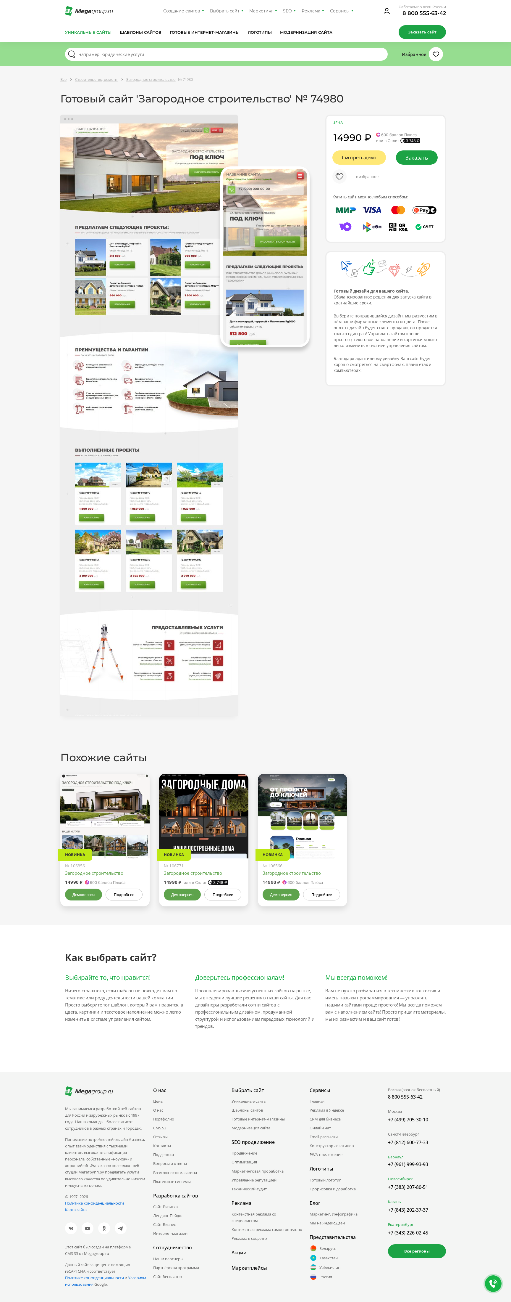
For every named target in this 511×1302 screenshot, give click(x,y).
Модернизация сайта (306, 32)
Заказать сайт (422, 32)
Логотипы (260, 32)
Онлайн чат (320, 1128)
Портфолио (163, 1119)
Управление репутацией (254, 1180)
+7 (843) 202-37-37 (408, 1210)
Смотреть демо (359, 157)
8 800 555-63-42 (424, 13)
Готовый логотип (326, 1180)
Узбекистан (329, 1267)
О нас (158, 1110)
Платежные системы (172, 1181)
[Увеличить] (138, 833)
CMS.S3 (159, 1128)
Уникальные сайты (88, 32)
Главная (317, 1101)
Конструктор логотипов (332, 1145)
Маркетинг (261, 11)
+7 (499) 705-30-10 (408, 1119)
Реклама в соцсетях (249, 1238)
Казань (394, 1201)
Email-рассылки (324, 1136)
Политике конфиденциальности (94, 1277)
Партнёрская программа (176, 1267)
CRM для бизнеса (325, 1119)
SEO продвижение (253, 1142)
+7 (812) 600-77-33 (408, 1142)
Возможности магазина (175, 1172)
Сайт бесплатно (167, 1276)
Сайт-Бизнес (164, 1224)
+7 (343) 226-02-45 (408, 1232)
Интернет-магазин (170, 1233)
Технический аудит (249, 1189)
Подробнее (124, 894)
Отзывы (160, 1136)
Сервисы (340, 11)
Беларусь (328, 1248)
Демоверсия (83, 894)
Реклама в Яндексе (327, 1110)
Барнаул (395, 1157)
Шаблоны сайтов (141, 32)
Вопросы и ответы (170, 1163)
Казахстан (328, 1258)
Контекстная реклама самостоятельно (267, 1229)
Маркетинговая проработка (258, 1171)
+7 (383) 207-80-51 (408, 1187)
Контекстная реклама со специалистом (254, 1217)
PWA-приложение (326, 1154)
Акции (239, 1252)
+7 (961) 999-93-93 (408, 1164)
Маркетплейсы (249, 1268)
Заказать (416, 157)
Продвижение (244, 1153)
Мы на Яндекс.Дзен (327, 1223)
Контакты (162, 1145)
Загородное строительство (94, 873)
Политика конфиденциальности (94, 1203)
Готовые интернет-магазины (204, 32)
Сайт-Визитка (165, 1206)
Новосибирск (400, 1178)
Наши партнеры (168, 1258)
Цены (158, 1101)
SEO (287, 11)
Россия (325, 1276)
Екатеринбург (401, 1224)
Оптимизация (244, 1162)
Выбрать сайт (225, 11)
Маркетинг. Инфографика (334, 1214)
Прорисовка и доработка (333, 1189)
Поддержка (163, 1154)
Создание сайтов (181, 11)
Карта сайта (76, 1209)
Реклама (311, 11)
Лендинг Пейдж (167, 1215)
